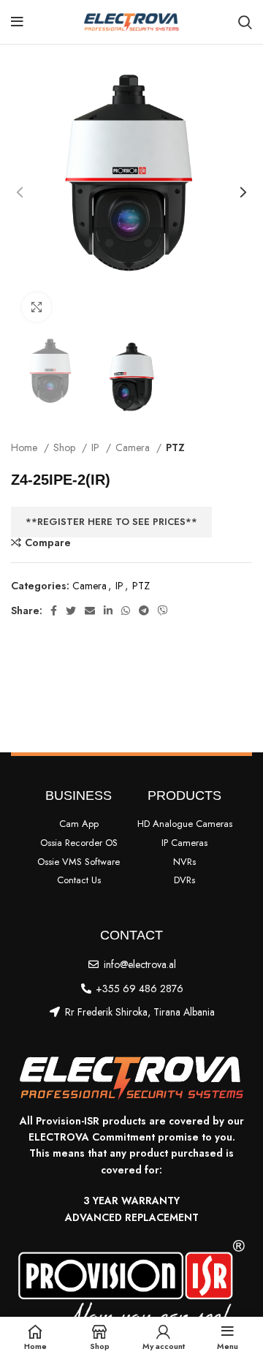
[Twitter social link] (70, 610)
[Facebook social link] (53, 610)
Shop (65, 447)
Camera (134, 447)
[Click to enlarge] (36, 307)
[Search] (245, 22)
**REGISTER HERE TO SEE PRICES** (111, 522)
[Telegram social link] (143, 610)
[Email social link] (89, 610)
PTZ (175, 447)
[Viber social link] (162, 610)
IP (96, 447)
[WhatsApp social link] (125, 610)
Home (25, 447)
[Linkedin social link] (108, 610)
